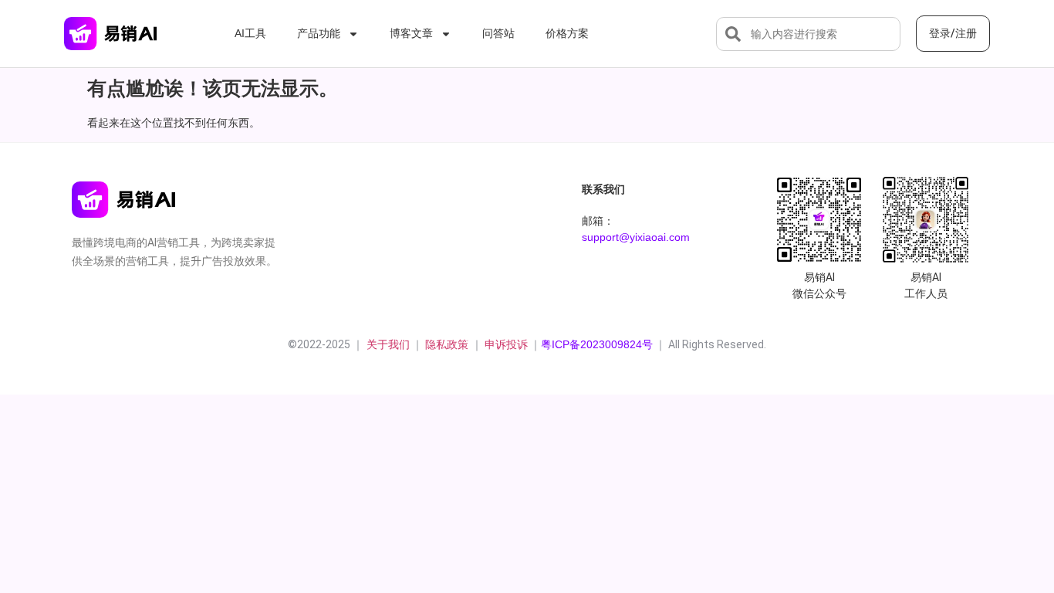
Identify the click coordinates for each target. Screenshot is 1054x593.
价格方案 (567, 33)
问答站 (498, 33)
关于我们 (386, 344)
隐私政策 (448, 344)
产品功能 (318, 33)
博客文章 (411, 33)
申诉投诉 (506, 344)
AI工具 (250, 33)
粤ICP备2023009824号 (597, 344)
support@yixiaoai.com (636, 237)
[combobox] (808, 34)
